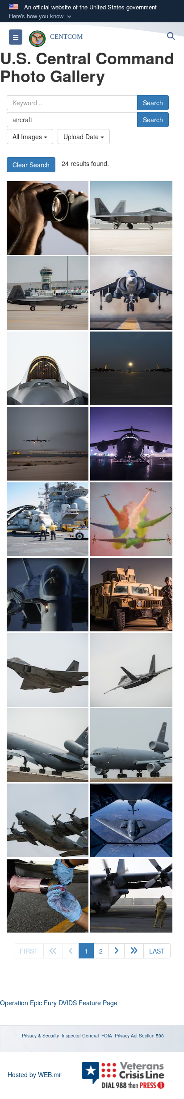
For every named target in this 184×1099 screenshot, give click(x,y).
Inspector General (80, 1036)
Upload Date (81, 136)
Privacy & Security (40, 1036)
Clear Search (31, 164)
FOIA (106, 1036)
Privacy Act (126, 1036)
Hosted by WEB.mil (35, 1074)
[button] (41, 16)
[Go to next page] (116, 950)
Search (153, 102)
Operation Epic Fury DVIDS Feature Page (58, 1002)
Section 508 (151, 1036)
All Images (28, 136)
